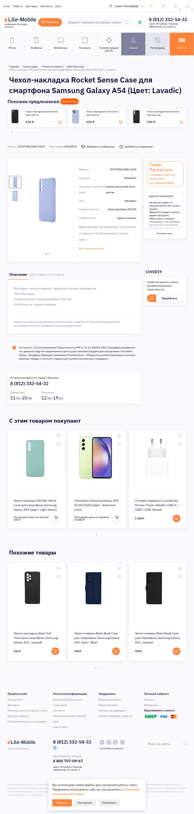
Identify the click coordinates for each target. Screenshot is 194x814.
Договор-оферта (18, 716)
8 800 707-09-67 (68, 760)
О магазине (60, 705)
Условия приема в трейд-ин (116, 716)
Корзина (149, 699)
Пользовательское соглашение (27, 721)
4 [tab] (19, 132)
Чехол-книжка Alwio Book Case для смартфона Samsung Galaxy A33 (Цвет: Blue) (97, 637)
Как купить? (15, 699)
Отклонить (109, 802)
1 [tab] (93, 535)
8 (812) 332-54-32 (168, 19)
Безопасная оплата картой (69, 716)
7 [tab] (30, 132)
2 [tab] (11, 132)
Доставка (32, 6)
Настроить (84, 802)
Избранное (151, 705)
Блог (58, 6)
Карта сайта (60, 727)
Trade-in (18, 6)
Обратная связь (108, 705)
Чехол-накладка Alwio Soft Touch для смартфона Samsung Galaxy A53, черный (36, 637)
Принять (62, 802)
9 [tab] (38, 132)
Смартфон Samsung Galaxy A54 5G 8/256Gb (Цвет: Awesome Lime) (96, 505)
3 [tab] (15, 132)
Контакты (46, 6)
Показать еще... (165, 233)
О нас (6, 6)
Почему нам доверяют (112, 710)
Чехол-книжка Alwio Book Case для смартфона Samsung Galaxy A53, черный (157, 637)
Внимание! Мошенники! (67, 699)
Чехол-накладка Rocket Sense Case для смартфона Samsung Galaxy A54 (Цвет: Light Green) (35, 505)
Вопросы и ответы (110, 699)
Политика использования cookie (28, 710)
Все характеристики (91, 248)
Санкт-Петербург (126, 6)
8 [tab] (34, 132)
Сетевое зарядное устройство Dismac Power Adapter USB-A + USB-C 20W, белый (156, 505)
